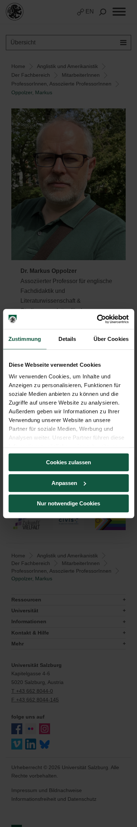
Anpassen (64, 483)
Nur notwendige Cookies (68, 503)
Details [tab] (67, 339)
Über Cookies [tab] (111, 339)
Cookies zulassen (68, 462)
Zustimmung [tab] (24, 339)
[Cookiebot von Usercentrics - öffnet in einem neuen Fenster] (97, 319)
